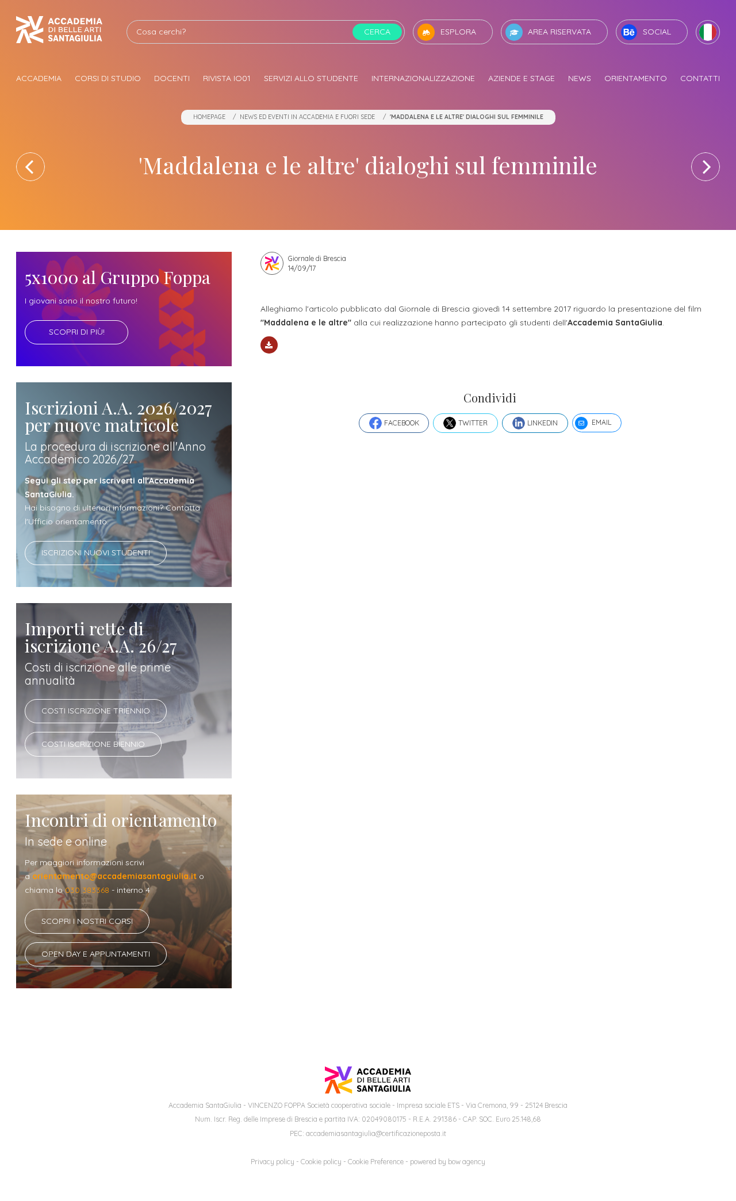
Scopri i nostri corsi (87, 921)
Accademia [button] (39, 78)
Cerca (377, 31)
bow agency (466, 1161)
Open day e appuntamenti (95, 954)
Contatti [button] (700, 78)
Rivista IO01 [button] (227, 78)
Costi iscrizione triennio (95, 710)
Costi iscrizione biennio (93, 744)
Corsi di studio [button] (108, 78)
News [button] (579, 78)
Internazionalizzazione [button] (423, 78)
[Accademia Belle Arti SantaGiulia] (59, 32)
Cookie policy (321, 1161)
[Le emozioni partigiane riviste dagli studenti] (30, 166)
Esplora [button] (458, 31)
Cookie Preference (376, 1161)
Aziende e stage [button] (521, 78)
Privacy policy (272, 1161)
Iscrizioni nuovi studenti (95, 552)
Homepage (209, 117)
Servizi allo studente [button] (311, 78)
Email (601, 422)
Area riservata (559, 31)
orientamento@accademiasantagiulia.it (114, 876)
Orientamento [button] (635, 78)
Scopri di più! (77, 332)
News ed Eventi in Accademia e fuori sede (307, 117)
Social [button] (657, 31)
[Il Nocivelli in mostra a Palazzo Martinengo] (705, 166)
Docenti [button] (172, 78)
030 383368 (87, 890)
